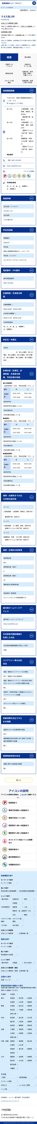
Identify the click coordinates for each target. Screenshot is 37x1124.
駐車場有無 (7, 558)
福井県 (12, 1021)
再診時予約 (7, 401)
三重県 (12, 1029)
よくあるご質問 (24, 1085)
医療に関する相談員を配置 (13, 764)
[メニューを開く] (34, 3)
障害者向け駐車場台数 (11, 584)
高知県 (12, 1053)
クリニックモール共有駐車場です (15, 597)
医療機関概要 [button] (8, 90)
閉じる (18, 780)
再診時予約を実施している (13, 406)
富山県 (21, 1017)
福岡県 (12, 1057)
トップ (2, 7)
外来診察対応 (8, 410)
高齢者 (15, 907)
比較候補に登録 (6, 32)
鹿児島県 (13, 1064)
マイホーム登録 (6, 1081)
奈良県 (29, 1033)
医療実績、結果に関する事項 (27, 82)
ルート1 (6, 507)
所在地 (6, 247)
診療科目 (16, 899)
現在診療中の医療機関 (8, 891)
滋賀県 (21, 1029)
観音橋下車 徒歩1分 (12, 517)
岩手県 (21, 998)
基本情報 (28, 57)
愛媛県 (29, 1049)
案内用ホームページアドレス (13, 619)
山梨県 (21, 1021)
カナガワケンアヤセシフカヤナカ (15, 260)
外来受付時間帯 (9, 313)
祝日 (5, 360)
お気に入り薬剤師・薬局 (9, 971)
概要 (9, 57)
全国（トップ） (6, 980)
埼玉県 (12, 1010)
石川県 (29, 1017)
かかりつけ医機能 (9, 82)
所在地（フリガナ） (10, 255)
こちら (22, 794)
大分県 (21, 1060)
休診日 (6, 348)
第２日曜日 (12, 355)
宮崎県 (29, 1060)
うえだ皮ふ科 (8, 219)
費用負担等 (9, 73)
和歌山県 (13, 1037)
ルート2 (6, 521)
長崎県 (29, 1057)
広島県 (12, 1045)
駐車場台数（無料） (10, 576)
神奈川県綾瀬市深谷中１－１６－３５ (16, 251)
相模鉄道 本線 (9, 537)
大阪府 (12, 1033)
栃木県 (21, 1006)
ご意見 (3, 1077)
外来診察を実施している (12, 415)
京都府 (29, 1029)
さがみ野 (19, 537)
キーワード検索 (6, 883)
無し (5, 687)
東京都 (29, 1010)
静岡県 (21, 1025)
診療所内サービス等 (27, 65)
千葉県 (21, 1010)
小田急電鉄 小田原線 (11, 511)
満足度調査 (23, 1077)
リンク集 (4, 1089)
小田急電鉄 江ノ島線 (11, 525)
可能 (5, 650)
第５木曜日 (19, 357)
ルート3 (6, 532)
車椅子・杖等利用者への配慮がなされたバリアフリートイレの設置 (18, 693)
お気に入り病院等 (7, 933)
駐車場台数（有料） (10, 567)
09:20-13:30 (17, 318)
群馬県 (29, 1006)
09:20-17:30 (8, 318)
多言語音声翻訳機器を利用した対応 (16, 645)
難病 (25, 915)
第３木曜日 (21, 355)
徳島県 (12, 1049)
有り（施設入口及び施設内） (13, 676)
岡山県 (29, 1041)
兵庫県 (21, 1033)
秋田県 (12, 1002)
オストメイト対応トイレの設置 (14, 703)
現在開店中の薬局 (7, 954)
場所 (25, 899)
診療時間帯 (7, 304)
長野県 (29, 1021)
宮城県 (29, 998)
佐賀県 (21, 1057)
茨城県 (12, 1006)
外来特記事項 (8, 322)
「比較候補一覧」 (20, 35)
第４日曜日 (10, 357)
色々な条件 (28, 962)
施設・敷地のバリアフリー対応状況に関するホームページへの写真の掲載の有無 (18, 681)
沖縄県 (12, 1068)
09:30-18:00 (8, 309)
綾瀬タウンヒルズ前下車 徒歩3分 (16, 528)
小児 (25, 907)
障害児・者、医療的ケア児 (22, 911)
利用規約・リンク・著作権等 (11, 1097)
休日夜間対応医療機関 (26, 891)
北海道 (12, 994)
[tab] (9, 57)
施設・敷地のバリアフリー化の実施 (16, 672)
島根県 (21, 1041)
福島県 (29, 1002)
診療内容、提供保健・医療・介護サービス (27, 73)
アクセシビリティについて (10, 1101)
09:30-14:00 (17, 309)
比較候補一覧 (23, 933)
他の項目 (16, 925)
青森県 (12, 998)
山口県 (21, 1045)
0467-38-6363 (16, 160)
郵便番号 (7, 238)
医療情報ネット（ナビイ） (12, 3)
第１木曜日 (23, 352)
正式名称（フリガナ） (11, 206)
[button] (18, 198)
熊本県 (12, 1060)
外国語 (15, 903)
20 (4, 580)
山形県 (21, 1002)
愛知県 (29, 1025)
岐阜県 (12, 1025)
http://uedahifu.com (14, 166)
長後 (21, 525)
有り (5, 562)
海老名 (22, 511)
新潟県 (12, 1017)
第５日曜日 (28, 357)
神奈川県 (13, 1014)
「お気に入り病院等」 (26, 26)
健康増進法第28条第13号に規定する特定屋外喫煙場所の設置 (17, 739)
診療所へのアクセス (9, 65)
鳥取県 (12, 1041)
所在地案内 (26, 1097)
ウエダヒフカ (8, 211)
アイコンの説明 (28, 171)
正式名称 (7, 215)
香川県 (21, 1049)
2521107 (6, 242)
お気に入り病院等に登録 (9, 23)
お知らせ (4, 1085)
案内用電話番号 (9, 278)
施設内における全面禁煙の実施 (14, 729)
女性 (14, 915)
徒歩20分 (29, 511)
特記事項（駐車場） (10, 593)
